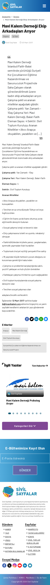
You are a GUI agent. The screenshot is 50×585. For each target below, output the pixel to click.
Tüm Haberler (39, 365)
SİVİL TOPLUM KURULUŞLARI (33, 541)
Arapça (5, 331)
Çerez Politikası (10, 578)
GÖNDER (25, 470)
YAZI (7, 533)
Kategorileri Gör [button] (24, 425)
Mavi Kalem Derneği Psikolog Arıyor (23, 402)
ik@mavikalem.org (11, 304)
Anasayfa (6, 16)
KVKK (21, 578)
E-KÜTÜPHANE (34, 547)
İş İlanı (15, 36)
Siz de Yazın (42, 578)
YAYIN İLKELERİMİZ (36, 533)
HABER (8, 529)
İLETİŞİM (32, 554)
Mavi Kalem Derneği (19, 331)
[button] (9, 413)
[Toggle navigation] (44, 5)
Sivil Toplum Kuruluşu (11, 338)
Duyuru (16, 16)
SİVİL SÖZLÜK (34, 550)
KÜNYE (31, 536)
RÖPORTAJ (9, 544)
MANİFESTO (33, 529)
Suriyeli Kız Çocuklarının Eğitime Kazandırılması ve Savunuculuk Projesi (22, 347)
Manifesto (30, 578)
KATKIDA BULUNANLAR (15, 551)
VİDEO (7, 540)
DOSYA (8, 536)
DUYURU (8, 547)
